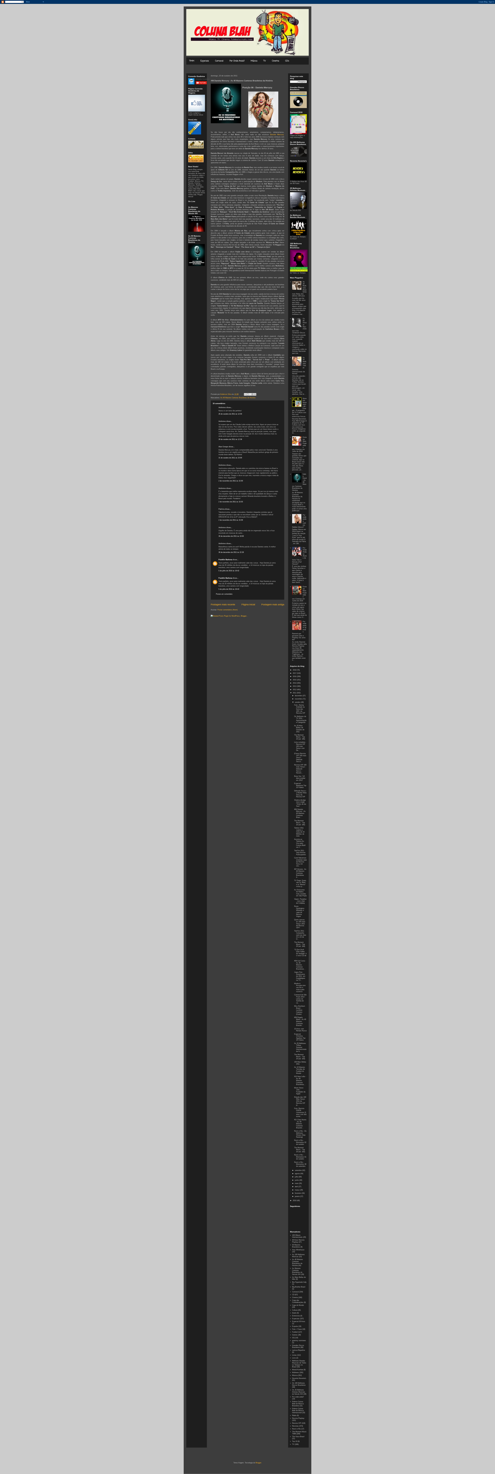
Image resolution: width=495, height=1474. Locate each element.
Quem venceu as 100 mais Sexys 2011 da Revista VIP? (299, 924)
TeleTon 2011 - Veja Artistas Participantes (300, 853)
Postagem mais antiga (272, 604)
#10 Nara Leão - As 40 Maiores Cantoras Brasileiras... (300, 1080)
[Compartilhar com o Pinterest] (255, 394)
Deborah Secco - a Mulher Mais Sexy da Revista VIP (300, 794)
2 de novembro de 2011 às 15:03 (230, 502)
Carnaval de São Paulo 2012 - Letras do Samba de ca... (300, 999)
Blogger (258, 1463)
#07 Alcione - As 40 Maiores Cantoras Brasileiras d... (300, 873)
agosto (297, 1174)
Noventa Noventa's (299, 1378)
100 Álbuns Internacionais (297, 1236)
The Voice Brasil (298, 1437)
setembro (298, 1170)
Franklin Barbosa (225, 560)
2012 (295, 690)
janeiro (297, 1196)
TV (264, 61)
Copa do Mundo (298, 1305)
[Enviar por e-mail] (245, 394)
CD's (287, 61)
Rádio (294, 1415)
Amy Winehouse (298, 1250)
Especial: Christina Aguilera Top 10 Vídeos (299, 1037)
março (297, 1190)
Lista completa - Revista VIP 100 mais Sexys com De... (300, 746)
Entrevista (296, 1316)
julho (297, 1177)
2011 (295, 693)
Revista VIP (296, 1423)
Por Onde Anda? (237, 61)
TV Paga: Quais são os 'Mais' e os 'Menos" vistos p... (300, 884)
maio (297, 1183)
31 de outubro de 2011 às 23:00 (230, 458)
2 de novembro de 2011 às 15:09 (230, 520)
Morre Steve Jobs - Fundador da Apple (299, 1091)
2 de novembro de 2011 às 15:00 (230, 481)
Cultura (294, 1310)
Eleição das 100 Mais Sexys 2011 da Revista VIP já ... (300, 1101)
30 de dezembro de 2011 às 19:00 (231, 536)
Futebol (295, 1332)
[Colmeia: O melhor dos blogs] (196, 148)
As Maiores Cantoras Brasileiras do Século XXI (297, 1271)
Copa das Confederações (297, 1301)
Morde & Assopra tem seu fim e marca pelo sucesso (300, 987)
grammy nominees (299, 1340)
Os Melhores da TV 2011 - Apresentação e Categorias (300, 719)
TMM (191, 61)
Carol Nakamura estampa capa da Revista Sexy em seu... (300, 862)
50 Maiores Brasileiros (296, 1246)
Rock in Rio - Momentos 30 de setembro (300, 1164)
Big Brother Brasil (298, 1287)
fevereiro (298, 1193)
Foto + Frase (297, 1329)
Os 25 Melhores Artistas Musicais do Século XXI (298, 1392)
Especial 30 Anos (298, 1321)
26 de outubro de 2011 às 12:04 (230, 414)
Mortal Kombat (297, 1370)
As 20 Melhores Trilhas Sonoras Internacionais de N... (300, 1047)
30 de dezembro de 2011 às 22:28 (231, 552)
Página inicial (248, 604)
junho (297, 1180)
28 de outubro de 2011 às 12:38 (230, 439)
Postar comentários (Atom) (227, 610)
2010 (295, 1200)
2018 (295, 670)
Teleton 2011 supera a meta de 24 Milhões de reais (299, 832)
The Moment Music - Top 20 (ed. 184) (299, 944)
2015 (295, 680)
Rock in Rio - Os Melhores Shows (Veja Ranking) (300, 1134)
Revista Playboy (298, 1418)
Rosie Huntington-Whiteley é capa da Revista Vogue (299, 911)
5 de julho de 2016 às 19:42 (228, 571)
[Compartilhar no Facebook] (252, 394)
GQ (293, 1338)
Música (254, 61)
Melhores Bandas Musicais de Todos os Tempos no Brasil (299, 1364)
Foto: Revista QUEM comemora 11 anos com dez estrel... (300, 1112)
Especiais (204, 61)
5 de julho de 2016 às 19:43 (228, 589)
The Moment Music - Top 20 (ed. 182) (299, 1150)
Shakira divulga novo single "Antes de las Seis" (300, 803)
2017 (295, 673)
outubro (298, 702)
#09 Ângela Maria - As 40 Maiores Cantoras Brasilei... (300, 1021)
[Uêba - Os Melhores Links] (196, 162)
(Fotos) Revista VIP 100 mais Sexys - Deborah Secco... (300, 757)
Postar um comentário (224, 594)
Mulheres (295, 1372)
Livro (294, 1358)
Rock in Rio (296, 1429)
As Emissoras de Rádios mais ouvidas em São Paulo (300, 893)
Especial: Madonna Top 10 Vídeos (300, 785)
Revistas (295, 1426)
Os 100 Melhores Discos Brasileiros (299, 1384)
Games (295, 1335)
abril (296, 1187)
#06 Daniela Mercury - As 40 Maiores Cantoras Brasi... (300, 813)
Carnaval (219, 61)
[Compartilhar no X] (250, 394)
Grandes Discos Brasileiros (298, 1346)
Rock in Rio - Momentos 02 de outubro (300, 1142)
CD (293, 1295)
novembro (299, 699)
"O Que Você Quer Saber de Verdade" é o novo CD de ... (300, 954)
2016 (295, 676)
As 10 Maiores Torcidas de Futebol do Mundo (299, 1070)
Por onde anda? (298, 1397)
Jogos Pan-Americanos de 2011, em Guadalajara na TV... (299, 976)
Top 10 (294, 1441)
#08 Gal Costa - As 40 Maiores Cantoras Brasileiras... (300, 965)
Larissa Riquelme (298, 1350)
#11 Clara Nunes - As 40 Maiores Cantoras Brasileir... (300, 1124)
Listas (294, 1355)
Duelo (294, 1313)
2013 (295, 686)
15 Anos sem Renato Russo (300, 1030)
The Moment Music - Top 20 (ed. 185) (299, 823)
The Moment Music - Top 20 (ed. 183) (299, 1057)
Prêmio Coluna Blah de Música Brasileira (298, 1404)
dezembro (299, 696)
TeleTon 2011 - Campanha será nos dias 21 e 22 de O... (300, 935)
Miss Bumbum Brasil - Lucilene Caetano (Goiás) (299, 1010)
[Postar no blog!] (247, 394)
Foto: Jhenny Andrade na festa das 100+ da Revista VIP (299, 709)
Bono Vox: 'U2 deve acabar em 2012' (299, 778)
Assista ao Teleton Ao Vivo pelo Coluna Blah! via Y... (300, 843)
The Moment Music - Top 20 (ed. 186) (299, 737)
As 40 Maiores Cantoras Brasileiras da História (237, 398)
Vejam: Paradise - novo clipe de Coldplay (300, 901)
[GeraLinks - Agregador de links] (194, 134)
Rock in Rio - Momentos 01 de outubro (300, 1157)
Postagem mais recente (223, 604)
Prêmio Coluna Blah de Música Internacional (298, 1411)
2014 (295, 683)
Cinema (275, 61)
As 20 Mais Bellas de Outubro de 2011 (299, 729)
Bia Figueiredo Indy (299, 1282)
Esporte (295, 1326)
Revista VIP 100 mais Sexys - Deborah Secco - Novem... (300, 769)
